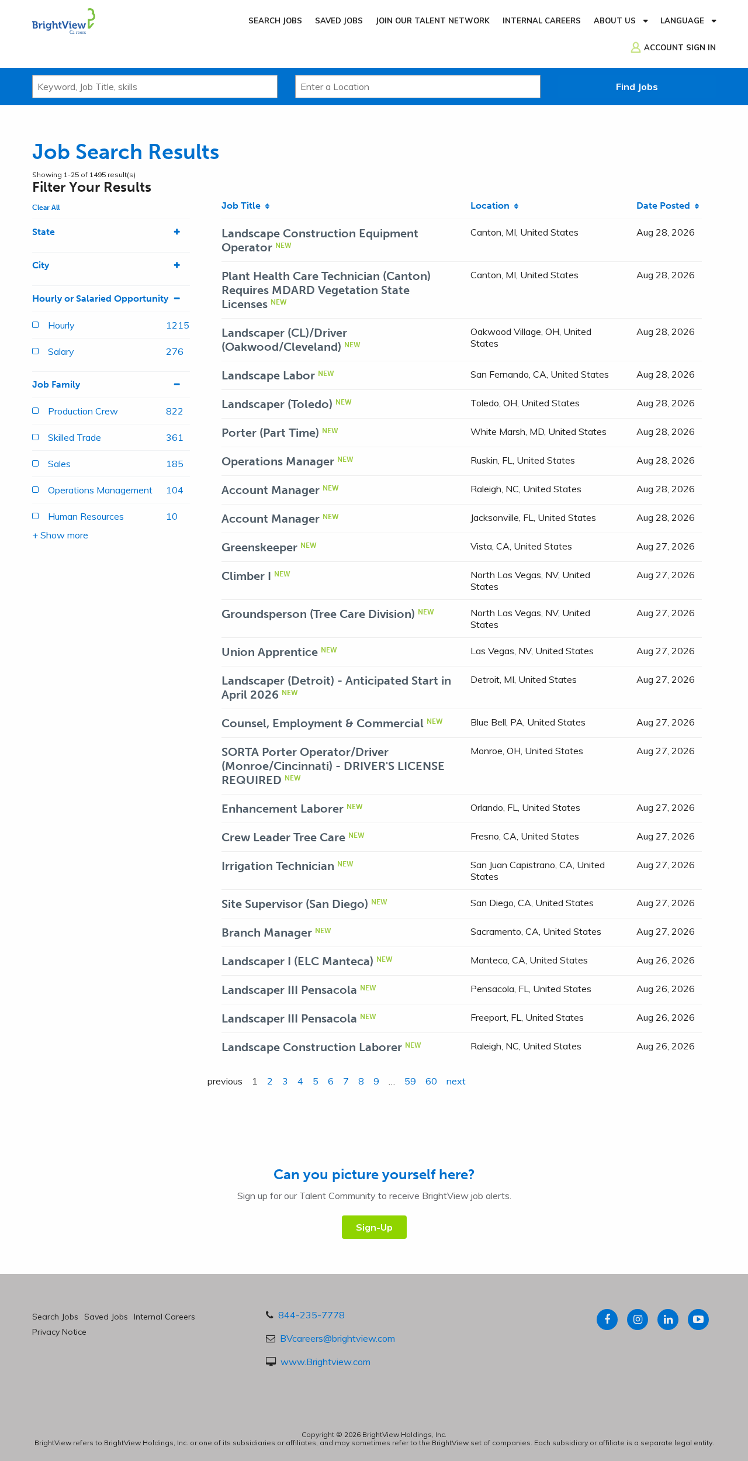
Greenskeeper (259, 547)
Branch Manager (266, 932)
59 (410, 1081)
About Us (615, 20)
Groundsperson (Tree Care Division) (318, 614)
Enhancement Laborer (282, 809)
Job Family (56, 384)
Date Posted (665, 205)
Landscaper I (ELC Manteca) (297, 961)
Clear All (46, 207)
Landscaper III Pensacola (289, 990)
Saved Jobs (339, 20)
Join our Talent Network (433, 20)
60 (431, 1081)
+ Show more (60, 535)
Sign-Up (374, 1227)
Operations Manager (277, 461)
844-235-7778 (311, 1315)
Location (492, 205)
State (43, 231)
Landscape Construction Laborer (311, 1047)
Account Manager (270, 490)
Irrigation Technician (277, 866)
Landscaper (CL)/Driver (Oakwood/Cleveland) (284, 340)
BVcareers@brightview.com (337, 1338)
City (40, 265)
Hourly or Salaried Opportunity (100, 298)
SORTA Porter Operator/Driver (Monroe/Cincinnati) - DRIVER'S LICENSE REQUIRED (333, 766)
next (456, 1081)
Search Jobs (275, 20)
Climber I (246, 576)
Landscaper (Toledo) (277, 404)
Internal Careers (542, 20)
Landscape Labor (268, 375)
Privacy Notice (59, 1332)
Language (682, 20)
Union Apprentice (269, 652)
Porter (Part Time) (270, 433)
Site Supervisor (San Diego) (294, 904)
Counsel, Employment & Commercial (322, 723)
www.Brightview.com (325, 1361)
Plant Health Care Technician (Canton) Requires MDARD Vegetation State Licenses (326, 290)
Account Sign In (680, 47)
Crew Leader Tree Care (283, 837)
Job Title (243, 205)
